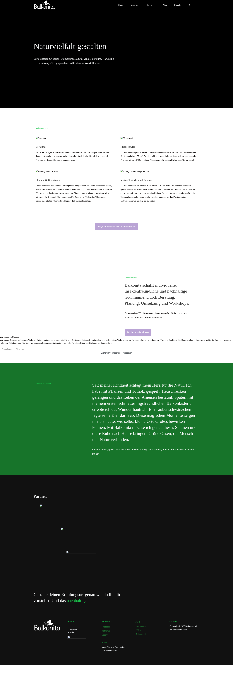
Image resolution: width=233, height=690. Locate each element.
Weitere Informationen (110, 353)
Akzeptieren (7, 349)
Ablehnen (20, 349)
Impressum (127, 353)
